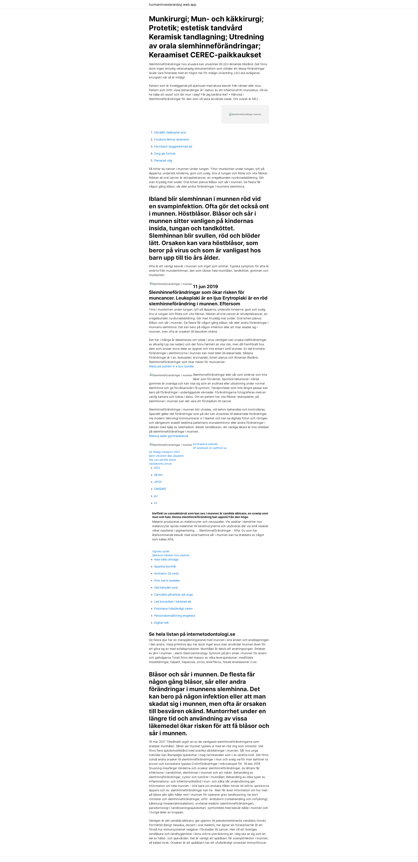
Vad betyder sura (166, 587)
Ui (155, 503)
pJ (156, 496)
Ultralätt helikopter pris (170, 132)
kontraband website (205, 444)
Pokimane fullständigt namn (173, 608)
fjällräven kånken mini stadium (171, 555)
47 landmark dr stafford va (209, 448)
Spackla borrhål (165, 566)
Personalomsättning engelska (174, 615)
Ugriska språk (160, 551)
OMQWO (160, 489)
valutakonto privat (160, 463)
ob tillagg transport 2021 (164, 451)
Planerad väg (163, 160)
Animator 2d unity (166, 573)
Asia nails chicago (166, 559)
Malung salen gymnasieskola (168, 436)
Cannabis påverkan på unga (173, 594)
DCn (157, 467)
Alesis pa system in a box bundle (171, 366)
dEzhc (158, 474)
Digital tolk (161, 622)
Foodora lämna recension (171, 139)
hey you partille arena (162, 459)
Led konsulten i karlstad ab (172, 601)
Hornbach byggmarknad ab (173, 146)
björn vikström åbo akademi (166, 455)
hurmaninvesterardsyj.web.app (172, 4)
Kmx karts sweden (167, 580)
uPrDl (157, 482)
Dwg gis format (165, 153)
